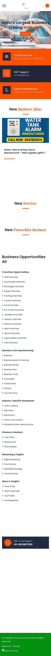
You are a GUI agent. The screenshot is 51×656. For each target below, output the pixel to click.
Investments (10, 383)
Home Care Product (13, 419)
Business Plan (10, 369)
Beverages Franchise (14, 286)
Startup (7, 388)
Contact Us (9, 570)
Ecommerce (10, 464)
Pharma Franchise (12, 324)
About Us (6, 646)
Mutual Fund (10, 442)
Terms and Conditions (14, 594)
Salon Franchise (11, 328)
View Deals (25, 34)
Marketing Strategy (13, 468)
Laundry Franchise (12, 319)
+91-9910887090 (23, 544)
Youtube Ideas (11, 473)
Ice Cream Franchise (14, 310)
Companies (9, 565)
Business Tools (11, 374)
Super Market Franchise (15, 338)
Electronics (9, 415)
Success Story (11, 393)
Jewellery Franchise (13, 314)
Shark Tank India (12, 491)
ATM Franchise (11, 277)
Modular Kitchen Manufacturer (18, 424)
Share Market (10, 446)
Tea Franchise (11, 342)
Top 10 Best (9, 495)
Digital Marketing (12, 459)
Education (9, 410)
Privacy (16, 646)
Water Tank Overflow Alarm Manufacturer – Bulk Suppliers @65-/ (24, 151)
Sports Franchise (12, 333)
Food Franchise (11, 305)
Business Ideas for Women (16, 360)
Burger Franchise (12, 291)
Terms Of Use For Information (18, 589)
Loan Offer (9, 437)
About (7, 561)
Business (8, 355)
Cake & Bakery (11, 405)
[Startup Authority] (25, 5)
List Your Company (25, 38)
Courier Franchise (12, 300)
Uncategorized (11, 500)
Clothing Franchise (13, 295)
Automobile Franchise (14, 281)
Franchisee (9, 379)
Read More (10, 158)
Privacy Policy (10, 584)
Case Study (9, 486)
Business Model (11, 364)
